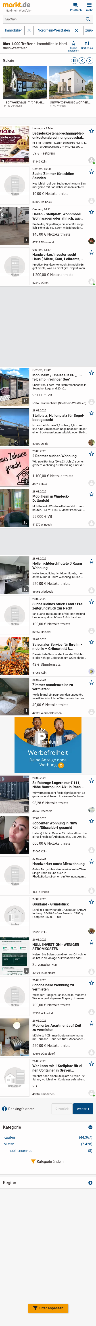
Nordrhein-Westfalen (54, 30)
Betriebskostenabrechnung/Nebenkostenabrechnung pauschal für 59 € (58, 135)
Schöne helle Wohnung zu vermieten (53, 987)
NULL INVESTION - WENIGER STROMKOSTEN (55, 947)
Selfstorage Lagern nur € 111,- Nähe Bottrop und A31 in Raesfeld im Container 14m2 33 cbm (57, 785)
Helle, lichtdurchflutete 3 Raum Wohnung (57, 565)
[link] (25, 90)
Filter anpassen (51, 1308)
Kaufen (48, 1137)
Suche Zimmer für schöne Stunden (53, 176)
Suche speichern (73, 49)
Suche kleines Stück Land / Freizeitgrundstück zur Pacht (58, 606)
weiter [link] (81, 1109)
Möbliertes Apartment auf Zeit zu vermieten (56, 1027)
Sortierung (87, 48)
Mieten (48, 1144)
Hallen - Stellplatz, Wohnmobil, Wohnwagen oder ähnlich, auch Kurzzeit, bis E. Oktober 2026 (57, 216)
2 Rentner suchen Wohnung (54, 456)
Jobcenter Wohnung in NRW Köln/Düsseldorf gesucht (54, 825)
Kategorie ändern (50, 1161)
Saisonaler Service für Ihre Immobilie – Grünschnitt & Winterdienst (57, 646)
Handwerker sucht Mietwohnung (58, 864)
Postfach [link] (76, 10)
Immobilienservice (48, 1151)
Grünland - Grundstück (50, 904)
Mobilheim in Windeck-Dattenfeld (50, 498)
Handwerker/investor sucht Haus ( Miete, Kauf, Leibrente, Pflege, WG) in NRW (56, 256)
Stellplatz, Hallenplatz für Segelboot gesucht (58, 417)
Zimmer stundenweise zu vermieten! (52, 687)
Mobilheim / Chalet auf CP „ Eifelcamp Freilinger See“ (57, 377)
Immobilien (14, 30)
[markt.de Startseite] (16, 4)
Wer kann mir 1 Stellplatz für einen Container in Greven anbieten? (57, 1068)
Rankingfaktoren (21, 1109)
